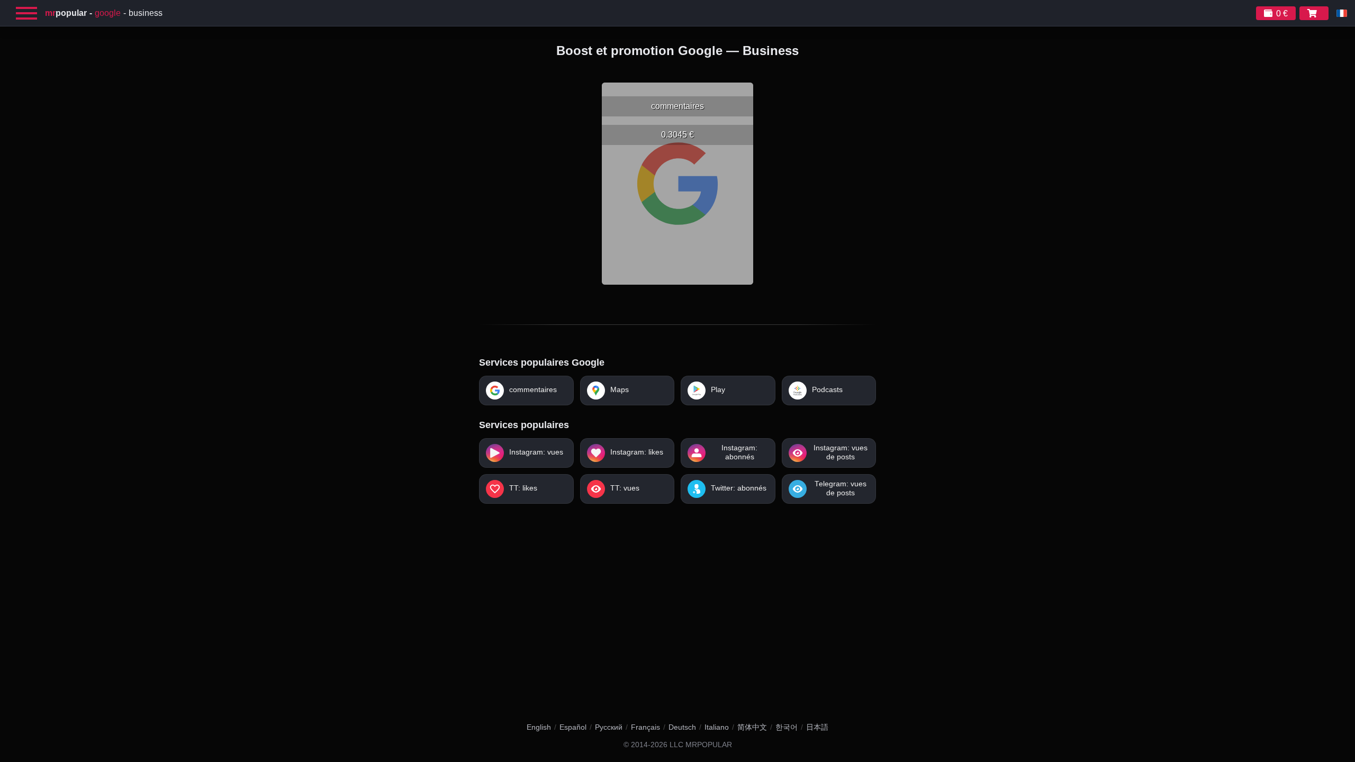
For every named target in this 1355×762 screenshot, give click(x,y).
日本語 (817, 727)
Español (572, 727)
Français (645, 727)
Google (108, 12)
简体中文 (752, 727)
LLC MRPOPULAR (701, 745)
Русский (608, 727)
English (539, 727)
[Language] (1341, 13)
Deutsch (682, 727)
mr (66, 12)
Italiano (716, 727)
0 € (1282, 13)
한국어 (786, 727)
